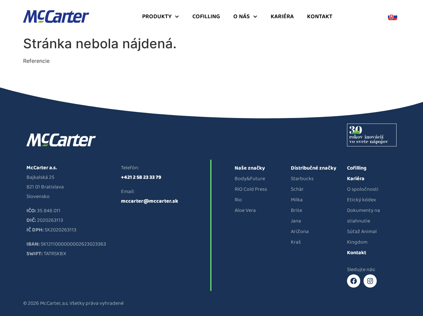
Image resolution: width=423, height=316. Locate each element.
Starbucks (302, 179)
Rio (238, 200)
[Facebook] (353, 281)
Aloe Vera (245, 210)
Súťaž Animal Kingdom (362, 236)
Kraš (296, 242)
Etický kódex (361, 200)
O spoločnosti (362, 189)
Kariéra (282, 16)
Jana (296, 221)
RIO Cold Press (251, 189)
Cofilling (206, 16)
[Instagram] (370, 281)
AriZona (300, 231)
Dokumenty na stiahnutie (363, 215)
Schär (297, 189)
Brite (296, 210)
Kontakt (319, 16)
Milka (297, 200)
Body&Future (250, 179)
